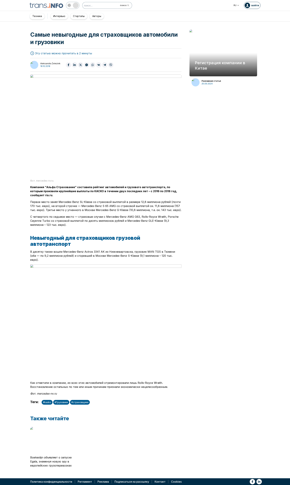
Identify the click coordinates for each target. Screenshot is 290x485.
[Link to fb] (252, 481)
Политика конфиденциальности (51, 481)
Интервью (59, 16)
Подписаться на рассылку (131, 481)
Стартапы (79, 16)
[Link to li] (259, 481)
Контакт (160, 481)
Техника (37, 16)
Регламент (85, 481)
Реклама (103, 481)
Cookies (176, 481)
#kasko (47, 402)
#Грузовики (61, 402)
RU (235, 5)
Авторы (96, 16)
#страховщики (79, 402)
